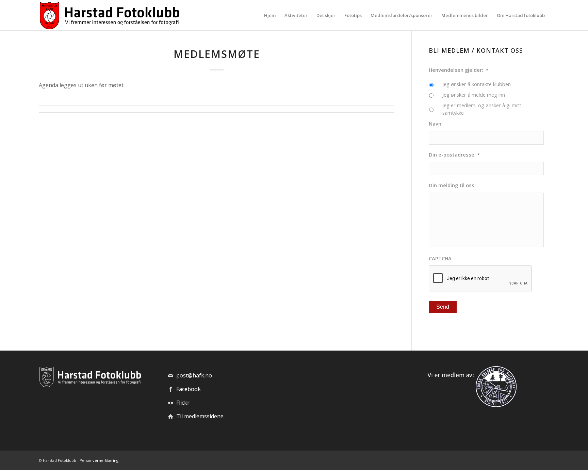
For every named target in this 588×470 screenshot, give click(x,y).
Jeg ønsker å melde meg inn (473, 94)
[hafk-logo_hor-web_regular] (109, 15)
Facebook (188, 389)
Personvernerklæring (99, 460)
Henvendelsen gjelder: (458, 70)
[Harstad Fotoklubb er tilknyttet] (471, 405)
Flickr (183, 402)
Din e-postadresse (454, 154)
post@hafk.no (194, 375)
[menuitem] (270, 15)
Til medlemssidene (200, 416)
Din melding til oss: (452, 185)
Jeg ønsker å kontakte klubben (476, 84)
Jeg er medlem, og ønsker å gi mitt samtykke (481, 109)
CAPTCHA (440, 258)
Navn (435, 123)
